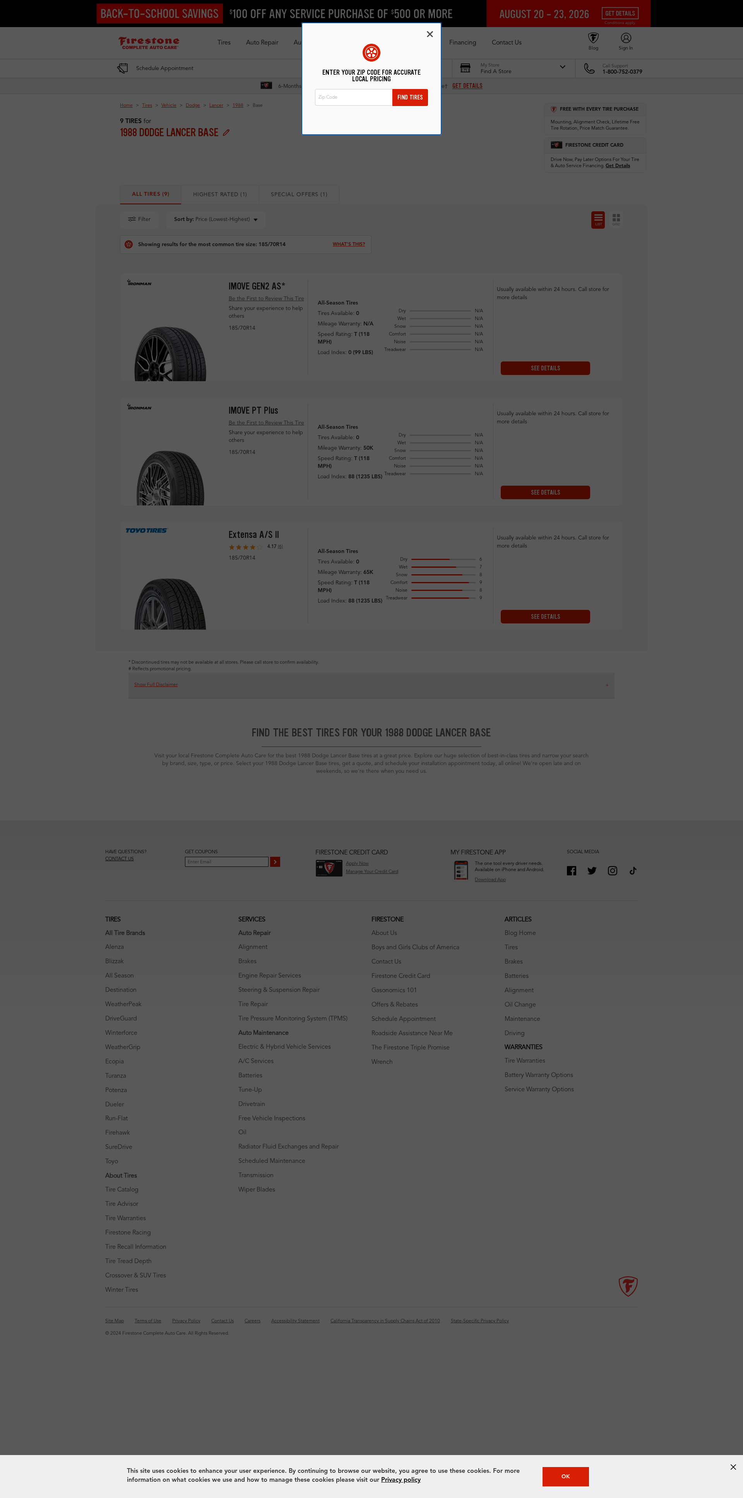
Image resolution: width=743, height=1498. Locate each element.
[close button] (733, 1467)
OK (566, 1476)
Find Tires (410, 97)
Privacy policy (401, 1480)
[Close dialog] (429, 34)
